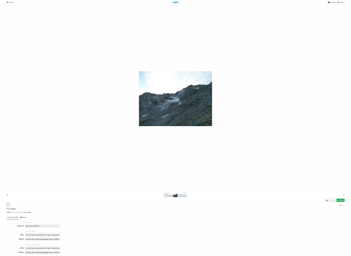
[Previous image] (7, 195)
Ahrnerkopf (17, 212)
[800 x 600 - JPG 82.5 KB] (327, 200)
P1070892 (11, 208)
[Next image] (344, 195)
